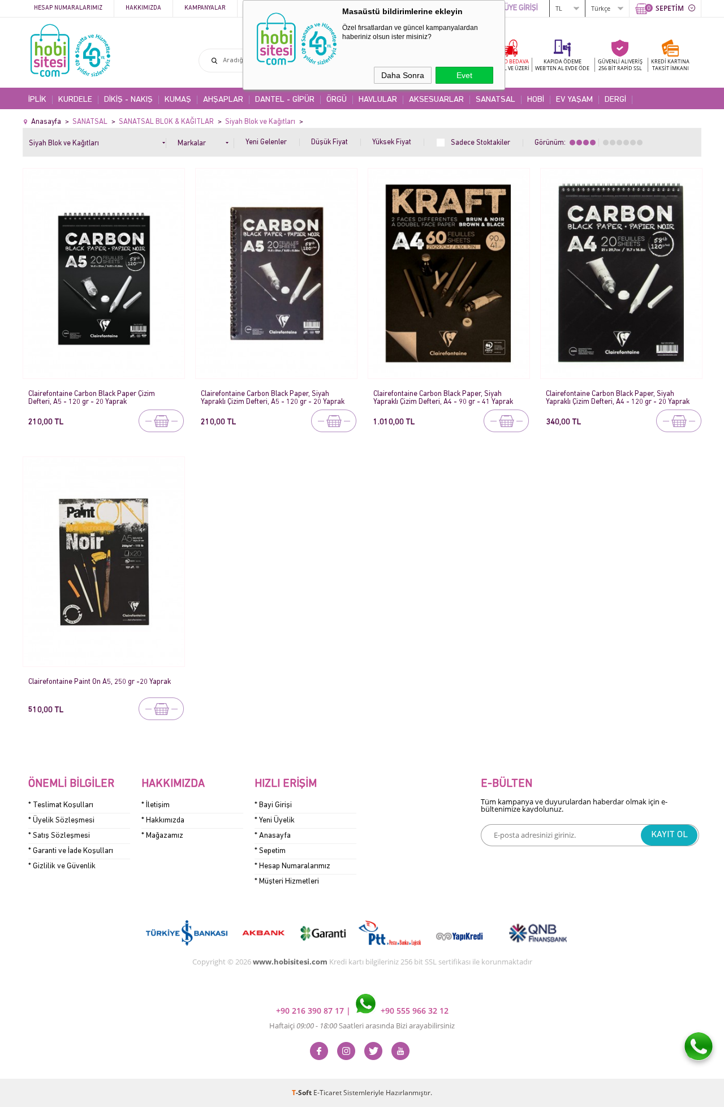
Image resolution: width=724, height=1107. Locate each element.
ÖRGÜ (336, 100)
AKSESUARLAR (436, 100)
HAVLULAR (378, 100)
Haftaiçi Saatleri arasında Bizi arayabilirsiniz (362, 1025)
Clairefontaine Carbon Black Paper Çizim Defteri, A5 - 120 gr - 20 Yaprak (91, 398)
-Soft (302, 1092)
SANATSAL (495, 100)
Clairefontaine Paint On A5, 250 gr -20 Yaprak (99, 682)
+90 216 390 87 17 (311, 1010)
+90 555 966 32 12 (413, 1010)
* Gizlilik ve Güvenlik (62, 866)
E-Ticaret (327, 1092)
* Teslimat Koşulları (60, 805)
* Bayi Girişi (273, 805)
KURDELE (75, 100)
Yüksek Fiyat (391, 142)
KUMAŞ (178, 100)
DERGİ (615, 100)
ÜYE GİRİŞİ (521, 8)
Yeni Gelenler (266, 142)
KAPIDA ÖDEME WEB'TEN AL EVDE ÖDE (562, 65)
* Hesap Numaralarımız (292, 866)
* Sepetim (270, 851)
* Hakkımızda (162, 820)
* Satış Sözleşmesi (59, 836)
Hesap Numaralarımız (68, 8)
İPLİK (37, 100)
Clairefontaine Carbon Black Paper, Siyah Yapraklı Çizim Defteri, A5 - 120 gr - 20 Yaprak (272, 398)
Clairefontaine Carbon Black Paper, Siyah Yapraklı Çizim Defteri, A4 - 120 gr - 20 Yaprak (617, 398)
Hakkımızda (143, 8)
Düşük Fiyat (329, 142)
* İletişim (155, 805)
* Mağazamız (162, 836)
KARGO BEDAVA (509, 65)
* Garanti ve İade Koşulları (70, 851)
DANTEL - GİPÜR (284, 100)
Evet (464, 75)
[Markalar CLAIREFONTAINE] (206, 141)
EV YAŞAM (574, 100)
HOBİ (535, 100)
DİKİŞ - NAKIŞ (128, 100)
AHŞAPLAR (223, 100)
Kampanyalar (205, 8)
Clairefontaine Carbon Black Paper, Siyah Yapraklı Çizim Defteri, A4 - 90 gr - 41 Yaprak (443, 398)
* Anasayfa (273, 836)
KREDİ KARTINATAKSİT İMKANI (670, 65)
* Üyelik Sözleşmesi (61, 820)
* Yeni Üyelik (275, 820)
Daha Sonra (402, 75)
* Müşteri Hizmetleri (287, 881)
